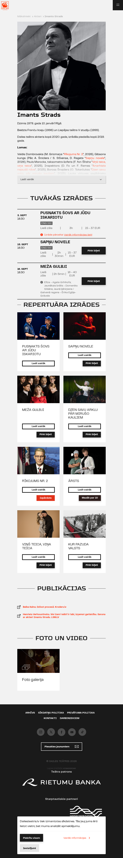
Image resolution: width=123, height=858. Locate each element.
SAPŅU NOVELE (55, 242)
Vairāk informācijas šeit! (78, 235)
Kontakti (50, 718)
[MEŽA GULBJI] (38, 389)
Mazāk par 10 (90, 498)
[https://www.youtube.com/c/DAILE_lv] (72, 732)
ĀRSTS (73, 481)
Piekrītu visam (31, 838)
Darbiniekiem (69, 718)
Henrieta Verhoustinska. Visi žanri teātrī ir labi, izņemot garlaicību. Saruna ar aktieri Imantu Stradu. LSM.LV (64, 615)
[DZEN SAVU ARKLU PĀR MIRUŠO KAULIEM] (84, 389)
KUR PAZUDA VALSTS (78, 546)
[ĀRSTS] (84, 460)
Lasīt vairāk (27, 179)
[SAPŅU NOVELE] (84, 326)
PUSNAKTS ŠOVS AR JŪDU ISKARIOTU (35, 350)
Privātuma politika (81, 713)
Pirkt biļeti (94, 251)
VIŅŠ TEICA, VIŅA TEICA (36, 546)
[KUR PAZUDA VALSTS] (84, 524)
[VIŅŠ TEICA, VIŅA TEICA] (38, 524)
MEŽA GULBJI (53, 267)
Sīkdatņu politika (51, 713)
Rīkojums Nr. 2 (73, 154)
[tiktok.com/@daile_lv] (82, 732)
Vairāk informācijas (74, 838)
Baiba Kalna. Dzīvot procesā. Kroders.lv (44, 607)
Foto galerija (33, 680)
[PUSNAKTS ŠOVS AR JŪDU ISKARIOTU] (38, 326)
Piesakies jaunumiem (57, 747)
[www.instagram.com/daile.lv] (41, 732)
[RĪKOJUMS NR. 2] (38, 460)
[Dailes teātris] (7, 5)
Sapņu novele (95, 158)
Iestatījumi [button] (29, 848)
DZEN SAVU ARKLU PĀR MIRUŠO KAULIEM (83, 413)
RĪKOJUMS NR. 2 (35, 481)
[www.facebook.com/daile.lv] (61, 732)
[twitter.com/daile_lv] (51, 732)
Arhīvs (30, 713)
